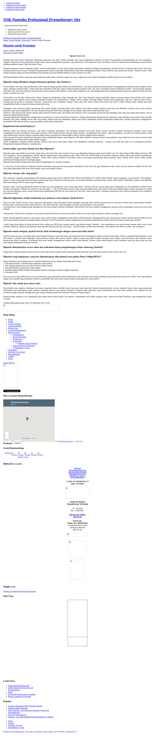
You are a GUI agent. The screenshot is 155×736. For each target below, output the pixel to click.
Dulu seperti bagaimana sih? (19, 686)
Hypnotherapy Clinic (16, 728)
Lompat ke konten (13, 3)
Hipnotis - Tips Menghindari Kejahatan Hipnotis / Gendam (30, 717)
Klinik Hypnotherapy (66, 441)
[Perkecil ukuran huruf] (17, 34)
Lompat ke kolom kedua (15, 9)
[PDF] (20, 53)
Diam (10, 692)
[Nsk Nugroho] (10, 387)
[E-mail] (6, 53)
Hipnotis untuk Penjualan (19, 45)
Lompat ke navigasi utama (16, 5)
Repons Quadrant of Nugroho (19, 697)
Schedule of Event (15, 725)
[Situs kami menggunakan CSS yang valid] (20, 732)
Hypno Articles (15, 40)
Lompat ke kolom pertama (16, 7)
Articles (11, 723)
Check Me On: (9, 363)
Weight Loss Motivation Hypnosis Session (19, 591)
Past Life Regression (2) (17, 715)
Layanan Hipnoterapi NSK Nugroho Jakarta (25, 706)
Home (5, 40)
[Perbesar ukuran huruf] (17, 30)
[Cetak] (14, 53)
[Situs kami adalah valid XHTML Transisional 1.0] (57, 732)
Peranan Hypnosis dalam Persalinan (21, 694)
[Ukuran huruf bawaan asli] (19, 32)
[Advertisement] (10, 660)
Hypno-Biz (26, 40)
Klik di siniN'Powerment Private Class (77, 473)
